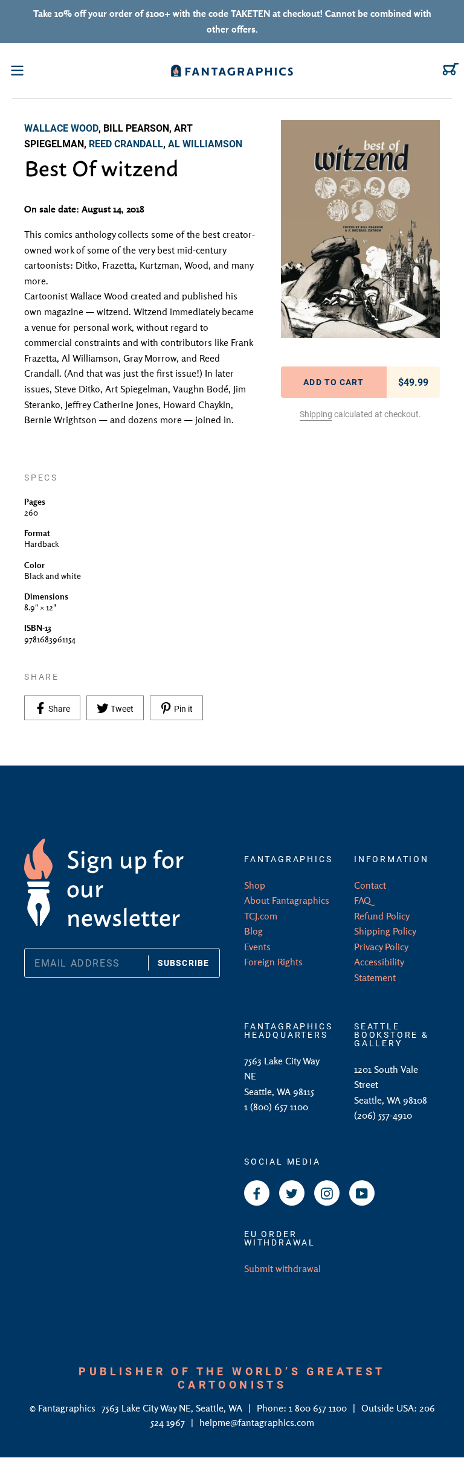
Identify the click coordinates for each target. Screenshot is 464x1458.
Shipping (316, 414)
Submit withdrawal (282, 1268)
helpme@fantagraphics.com (256, 1422)
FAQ (362, 900)
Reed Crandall (126, 143)
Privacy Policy (381, 947)
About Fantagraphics (286, 900)
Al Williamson (205, 143)
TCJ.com (260, 916)
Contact (370, 885)
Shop (254, 885)
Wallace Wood (61, 127)
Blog (253, 931)
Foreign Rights (273, 962)
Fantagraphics (68, 1408)
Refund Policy (382, 916)
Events (257, 947)
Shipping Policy (385, 931)
